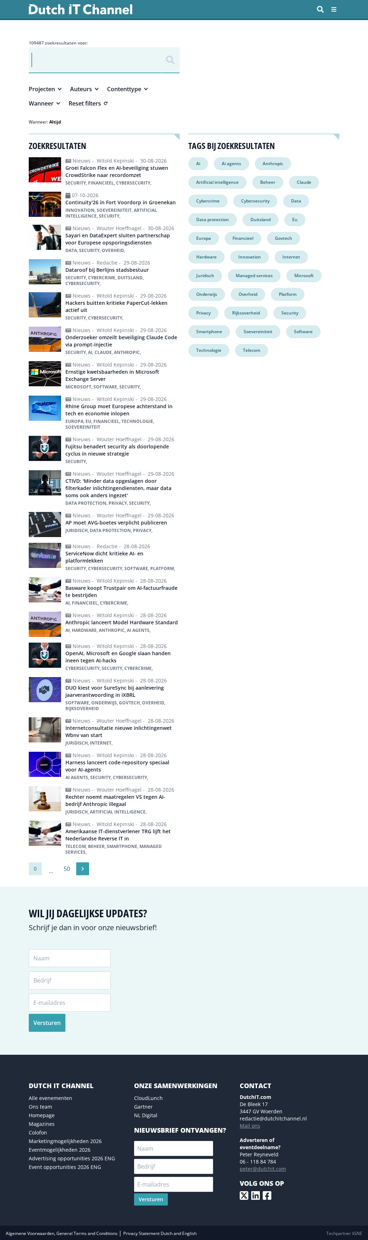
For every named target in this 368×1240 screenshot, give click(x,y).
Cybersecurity (255, 201)
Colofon (38, 1132)
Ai (198, 163)
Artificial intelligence (217, 182)
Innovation (249, 257)
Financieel (243, 238)
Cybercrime (208, 201)
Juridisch (205, 275)
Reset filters (85, 103)
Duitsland (260, 219)
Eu (295, 219)
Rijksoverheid (246, 313)
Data (296, 201)
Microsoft (304, 275)
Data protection (212, 219)
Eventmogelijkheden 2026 (60, 1149)
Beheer (267, 182)
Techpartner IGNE (344, 1233)
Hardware (206, 257)
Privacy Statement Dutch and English (160, 1233)
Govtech (283, 238)
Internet (291, 257)
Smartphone (209, 331)
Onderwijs (206, 294)
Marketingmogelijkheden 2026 (65, 1141)
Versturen (47, 1023)
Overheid (248, 294)
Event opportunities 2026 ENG (65, 1167)
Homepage (42, 1115)
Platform (287, 294)
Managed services (254, 275)
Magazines (42, 1123)
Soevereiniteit (258, 331)
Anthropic (273, 163)
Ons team (40, 1106)
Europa (203, 238)
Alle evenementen (50, 1098)
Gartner (143, 1106)
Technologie (208, 350)
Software (303, 331)
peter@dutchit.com (263, 1168)
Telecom (251, 350)
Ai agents (231, 163)
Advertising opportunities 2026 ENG (72, 1158)
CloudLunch (148, 1098)
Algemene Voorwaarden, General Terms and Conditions (62, 1233)
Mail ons (250, 1125)
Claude (304, 182)
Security (289, 313)
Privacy (203, 313)
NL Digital (145, 1115)
